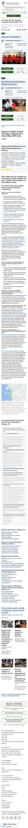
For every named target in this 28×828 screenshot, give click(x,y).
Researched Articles (22, 43)
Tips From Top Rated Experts (11, 751)
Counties (4, 739)
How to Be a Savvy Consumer (11, 753)
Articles (4, 756)
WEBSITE (22, 71)
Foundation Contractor (8, 596)
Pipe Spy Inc (5, 575)
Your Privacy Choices (10, 824)
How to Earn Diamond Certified (12, 779)
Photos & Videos (9, 47)
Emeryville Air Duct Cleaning (10, 553)
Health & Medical (7, 791)
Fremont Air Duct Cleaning (10, 549)
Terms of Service (7, 802)
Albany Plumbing (7, 533)
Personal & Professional (9, 792)
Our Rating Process (8, 734)
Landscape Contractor (8, 598)
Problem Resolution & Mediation (12, 755)
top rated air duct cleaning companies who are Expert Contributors (13, 215)
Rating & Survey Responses (9, 44)
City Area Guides (7, 796)
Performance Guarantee (9, 764)
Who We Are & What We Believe (12, 770)
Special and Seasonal (8, 794)
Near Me (4, 736)
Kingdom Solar (6, 579)
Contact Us (5, 772)
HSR (17, 247)
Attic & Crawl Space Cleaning (10, 595)
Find (13, 15)
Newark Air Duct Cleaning (9, 547)
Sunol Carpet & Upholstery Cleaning (12, 565)
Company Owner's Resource (11, 777)
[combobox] (15, 10)
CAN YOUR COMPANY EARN (14, 720)
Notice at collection (6, 826)
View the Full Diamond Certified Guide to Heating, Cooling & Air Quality (14, 695)
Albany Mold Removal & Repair (11, 535)
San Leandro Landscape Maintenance (13, 563)
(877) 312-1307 (16, 814)
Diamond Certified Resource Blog (12, 749)
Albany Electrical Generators (10, 538)
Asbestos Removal (7, 593)
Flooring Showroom (7, 591)
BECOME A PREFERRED (14, 704)
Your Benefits (6, 762)
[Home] (3, 3)
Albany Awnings (6, 537)
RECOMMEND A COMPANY (14, 713)
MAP (18, 71)
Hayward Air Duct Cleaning (10, 551)
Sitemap (4, 738)
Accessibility (6, 807)
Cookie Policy (6, 806)
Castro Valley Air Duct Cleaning (11, 546)
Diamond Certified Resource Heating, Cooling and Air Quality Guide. (14, 210)
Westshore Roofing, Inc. (9, 577)
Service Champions (7, 247)
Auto (3, 789)
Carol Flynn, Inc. (17, 246)
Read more (4, 27)
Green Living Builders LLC (9, 574)
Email (7, 72)
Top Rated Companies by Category (13, 732)
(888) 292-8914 (7, 68)
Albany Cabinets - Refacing (10, 532)
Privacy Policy (6, 804)
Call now (6, 116)
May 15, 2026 (6, 30)
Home (3, 787)
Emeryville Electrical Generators (11, 567)
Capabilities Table (21, 45)
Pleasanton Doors (7, 561)
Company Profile (9, 46)
